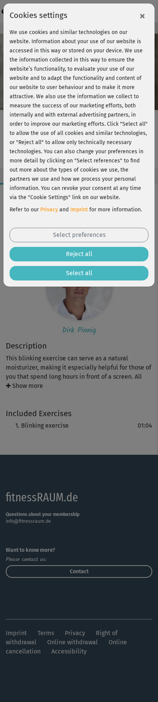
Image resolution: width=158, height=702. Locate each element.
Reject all (79, 254)
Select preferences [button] (79, 234)
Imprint (79, 209)
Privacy (49, 209)
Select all (79, 273)
